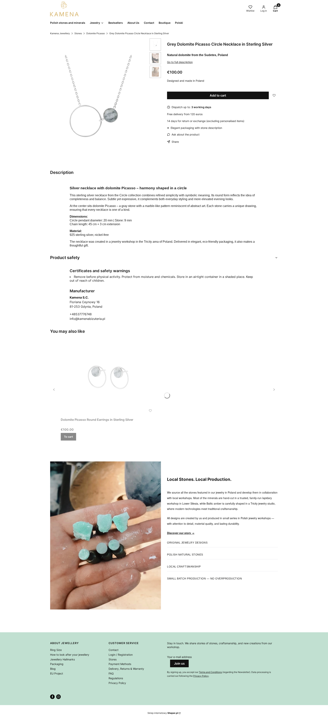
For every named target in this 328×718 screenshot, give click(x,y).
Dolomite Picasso (95, 33)
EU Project (56, 673)
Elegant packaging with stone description (194, 128)
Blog (53, 668)
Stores (113, 659)
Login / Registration (121, 654)
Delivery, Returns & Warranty (126, 668)
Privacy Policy (117, 683)
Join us (179, 663)
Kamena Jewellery (60, 33)
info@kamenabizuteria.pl (87, 319)
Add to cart (218, 95)
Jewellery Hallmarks (62, 659)
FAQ (111, 673)
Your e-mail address (179, 657)
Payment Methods (120, 664)
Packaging (56, 664)
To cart (68, 436)
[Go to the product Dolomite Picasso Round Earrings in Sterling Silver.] (108, 377)
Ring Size (56, 649)
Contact (113, 649)
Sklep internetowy (162, 713)
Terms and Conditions (210, 672)
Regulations (116, 678)
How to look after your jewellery (69, 654)
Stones (78, 33)
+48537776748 (81, 314)
